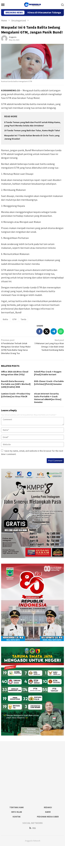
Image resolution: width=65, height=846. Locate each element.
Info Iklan (16, 812)
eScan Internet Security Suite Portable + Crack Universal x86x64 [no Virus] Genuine (47, 398)
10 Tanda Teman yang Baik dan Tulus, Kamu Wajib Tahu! (32, 130)
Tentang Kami (16, 807)
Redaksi (48, 807)
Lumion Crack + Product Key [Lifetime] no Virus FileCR (15, 395)
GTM (14, 319)
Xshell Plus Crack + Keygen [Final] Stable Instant (47, 373)
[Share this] (39, 331)
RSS (34, 828)
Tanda (23, 319)
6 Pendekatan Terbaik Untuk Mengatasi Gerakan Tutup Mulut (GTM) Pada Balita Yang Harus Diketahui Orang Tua (15, 347)
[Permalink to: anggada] (4, 38)
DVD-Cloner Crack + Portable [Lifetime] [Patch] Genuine (49, 382)
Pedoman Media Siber (48, 816)
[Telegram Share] (53, 331)
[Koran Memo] (32, 4)
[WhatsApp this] (61, 331)
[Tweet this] (46, 331)
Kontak (17, 816)
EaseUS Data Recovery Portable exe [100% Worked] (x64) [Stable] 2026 (15, 384)
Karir (48, 812)
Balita (5, 319)
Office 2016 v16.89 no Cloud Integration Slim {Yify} (14, 373)
